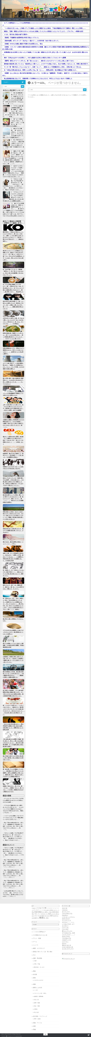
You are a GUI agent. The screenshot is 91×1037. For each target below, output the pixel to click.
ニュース (35, 945)
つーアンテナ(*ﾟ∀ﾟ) (68, 934)
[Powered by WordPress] (6, 1036)
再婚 (35, 912)
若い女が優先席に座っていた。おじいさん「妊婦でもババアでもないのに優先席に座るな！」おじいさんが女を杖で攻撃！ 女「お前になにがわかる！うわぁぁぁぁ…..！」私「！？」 (14, 98)
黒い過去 (46, 918)
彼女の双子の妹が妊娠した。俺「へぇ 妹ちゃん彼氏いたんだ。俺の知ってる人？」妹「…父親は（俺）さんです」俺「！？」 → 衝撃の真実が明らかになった (14, 305)
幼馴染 (42, 916)
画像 (34, 984)
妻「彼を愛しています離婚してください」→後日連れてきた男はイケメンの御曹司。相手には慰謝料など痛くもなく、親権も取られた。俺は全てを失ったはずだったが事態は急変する (13, 773)
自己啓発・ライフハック (40, 1016)
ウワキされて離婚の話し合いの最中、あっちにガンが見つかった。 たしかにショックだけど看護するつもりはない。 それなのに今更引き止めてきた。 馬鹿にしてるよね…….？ (13, 809)
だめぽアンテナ (25, 19)
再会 (33, 912)
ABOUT (9, 19)
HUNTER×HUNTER (38, 980)
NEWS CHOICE (66, 936)
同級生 (50, 912)
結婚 (33, 918)
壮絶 (44, 914)
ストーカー (55, 908)
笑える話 (36, 1012)
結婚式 (35, 918)
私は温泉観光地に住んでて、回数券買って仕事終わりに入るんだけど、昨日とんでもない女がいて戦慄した (38, 78)
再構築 (39, 912)
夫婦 (49, 914)
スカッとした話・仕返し (40, 993)
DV (35, 908)
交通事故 (51, 910)
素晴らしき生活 (37, 987)
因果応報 (54, 912)
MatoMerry (65, 915)
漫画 (34, 978)
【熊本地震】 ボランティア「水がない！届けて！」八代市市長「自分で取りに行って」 (32, 41)
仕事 (54, 910)
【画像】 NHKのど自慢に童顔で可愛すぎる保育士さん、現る (23, 44)
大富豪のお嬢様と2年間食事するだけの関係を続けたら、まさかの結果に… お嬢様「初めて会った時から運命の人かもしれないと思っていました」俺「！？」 (13, 423)
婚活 (58, 914)
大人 (34, 955)
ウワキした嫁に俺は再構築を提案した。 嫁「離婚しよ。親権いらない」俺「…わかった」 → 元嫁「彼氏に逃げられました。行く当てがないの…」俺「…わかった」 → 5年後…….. (13, 111)
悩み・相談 (37, 1006)
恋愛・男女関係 (37, 958)
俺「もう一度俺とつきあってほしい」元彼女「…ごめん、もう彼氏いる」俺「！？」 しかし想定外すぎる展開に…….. (13, 122)
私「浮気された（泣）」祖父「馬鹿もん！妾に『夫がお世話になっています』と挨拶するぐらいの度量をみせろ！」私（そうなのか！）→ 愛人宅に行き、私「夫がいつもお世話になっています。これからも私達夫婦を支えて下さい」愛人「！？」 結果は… (13, 604)
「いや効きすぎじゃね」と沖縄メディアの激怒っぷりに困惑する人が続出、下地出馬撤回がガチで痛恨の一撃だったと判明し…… (45, 28)
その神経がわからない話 (40, 935)
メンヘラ (41, 910)
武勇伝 (36, 1009)
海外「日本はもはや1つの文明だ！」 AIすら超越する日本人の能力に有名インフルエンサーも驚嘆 (35, 57)
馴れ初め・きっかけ (39, 967)
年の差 (39, 916)
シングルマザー (50, 908)
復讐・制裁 (37, 1002)
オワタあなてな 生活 (68, 933)
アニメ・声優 (37, 938)
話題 (34, 1026)
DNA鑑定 (33, 908)
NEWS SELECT (66, 919)
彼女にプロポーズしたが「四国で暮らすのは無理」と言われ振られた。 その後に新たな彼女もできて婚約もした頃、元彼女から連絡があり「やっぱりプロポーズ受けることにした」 (13, 481)
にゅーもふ (65, 941)
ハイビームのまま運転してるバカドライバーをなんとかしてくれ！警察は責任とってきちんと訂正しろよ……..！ (13, 817)
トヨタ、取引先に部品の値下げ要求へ (16, 34)
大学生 (46, 914)
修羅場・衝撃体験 (38, 996)
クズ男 (43, 908)
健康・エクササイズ (39, 948)
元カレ (56, 910)
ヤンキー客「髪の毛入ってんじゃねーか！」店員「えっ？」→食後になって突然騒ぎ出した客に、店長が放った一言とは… (43, 67)
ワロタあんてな (35, 19)
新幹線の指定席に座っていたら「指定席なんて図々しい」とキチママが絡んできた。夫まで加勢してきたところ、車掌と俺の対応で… (46, 64)
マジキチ (36, 910)
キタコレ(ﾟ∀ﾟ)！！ (68, 922)
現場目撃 (54, 915)
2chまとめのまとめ (52, 19)
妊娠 (51, 914)
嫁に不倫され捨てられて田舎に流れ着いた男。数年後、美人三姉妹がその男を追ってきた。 (13, 757)
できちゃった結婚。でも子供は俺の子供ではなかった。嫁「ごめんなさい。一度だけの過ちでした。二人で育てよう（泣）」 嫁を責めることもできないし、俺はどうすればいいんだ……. (13, 184)
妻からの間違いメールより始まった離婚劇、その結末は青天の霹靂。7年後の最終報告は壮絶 (13, 645)
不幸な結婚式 (46, 910)
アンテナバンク (66, 920)
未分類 (35, 974)
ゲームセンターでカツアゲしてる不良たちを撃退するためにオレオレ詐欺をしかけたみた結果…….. (13, 800)
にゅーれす (16, 19)
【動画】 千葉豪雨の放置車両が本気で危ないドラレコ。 (22, 37)
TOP (4, 19)
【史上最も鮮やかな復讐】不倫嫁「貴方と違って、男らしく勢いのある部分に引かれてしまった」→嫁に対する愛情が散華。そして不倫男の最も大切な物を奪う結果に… (13, 742)
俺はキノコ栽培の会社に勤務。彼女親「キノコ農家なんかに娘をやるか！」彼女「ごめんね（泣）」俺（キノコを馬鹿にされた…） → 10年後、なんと (13, 440)
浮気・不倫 (37, 964)
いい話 (36, 990)
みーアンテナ (66, 911)
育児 (38, 918)
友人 (48, 912)
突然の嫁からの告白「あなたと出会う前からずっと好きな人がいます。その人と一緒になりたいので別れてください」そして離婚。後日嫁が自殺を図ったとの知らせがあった (13, 515)
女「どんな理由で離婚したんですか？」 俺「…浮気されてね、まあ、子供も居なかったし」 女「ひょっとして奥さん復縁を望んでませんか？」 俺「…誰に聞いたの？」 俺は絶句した (13, 288)
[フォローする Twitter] (22, 82)
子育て (36, 916)
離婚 (41, 917)
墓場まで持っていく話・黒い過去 (42, 951)
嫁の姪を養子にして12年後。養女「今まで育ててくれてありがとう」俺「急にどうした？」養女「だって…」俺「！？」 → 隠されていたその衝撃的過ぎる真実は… (13, 498)
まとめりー (65, 926)
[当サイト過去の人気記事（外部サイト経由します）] (13, 230)
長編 (34, 1029)
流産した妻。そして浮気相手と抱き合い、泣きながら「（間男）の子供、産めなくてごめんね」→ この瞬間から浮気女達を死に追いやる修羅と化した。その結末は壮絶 (13, 557)
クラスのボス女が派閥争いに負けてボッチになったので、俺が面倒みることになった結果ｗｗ (13, 632)
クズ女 (38, 908)
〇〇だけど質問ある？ (39, 932)
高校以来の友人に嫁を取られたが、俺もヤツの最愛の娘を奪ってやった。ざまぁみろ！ (13, 530)
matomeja (43, 19)
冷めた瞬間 (44, 912)
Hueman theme (19, 1036)
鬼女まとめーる (66, 945)
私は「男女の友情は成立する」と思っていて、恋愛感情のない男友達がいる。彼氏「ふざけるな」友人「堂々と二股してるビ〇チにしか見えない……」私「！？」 (13, 826)
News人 (64, 943)
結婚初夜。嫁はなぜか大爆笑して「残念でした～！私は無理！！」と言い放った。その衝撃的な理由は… (13, 455)
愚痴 (34, 971)
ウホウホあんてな (67, 913)
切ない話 (36, 999)
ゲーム (35, 941)
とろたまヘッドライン (68, 917)
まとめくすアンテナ (68, 949)
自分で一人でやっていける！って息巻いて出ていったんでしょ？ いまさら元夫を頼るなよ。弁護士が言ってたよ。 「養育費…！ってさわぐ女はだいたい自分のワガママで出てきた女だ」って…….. (13, 171)
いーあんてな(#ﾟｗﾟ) (68, 924)
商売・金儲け (37, 1018)
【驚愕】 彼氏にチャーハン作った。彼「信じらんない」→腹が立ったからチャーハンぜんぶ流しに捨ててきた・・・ (41, 61)
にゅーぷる (65, 927)
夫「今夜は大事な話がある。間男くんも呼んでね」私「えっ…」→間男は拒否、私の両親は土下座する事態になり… (40, 70)
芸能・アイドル (37, 1023)
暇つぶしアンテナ (67, 931)
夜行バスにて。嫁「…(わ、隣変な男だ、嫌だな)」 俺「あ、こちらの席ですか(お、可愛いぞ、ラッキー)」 (13, 587)
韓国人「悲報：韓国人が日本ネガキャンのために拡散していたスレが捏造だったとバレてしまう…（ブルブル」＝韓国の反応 (43, 31)
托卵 (51, 916)
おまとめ (64, 908)
